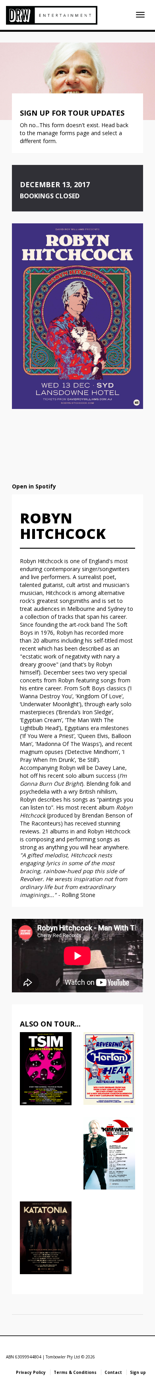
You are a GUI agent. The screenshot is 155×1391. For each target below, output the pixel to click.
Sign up (138, 1372)
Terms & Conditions (75, 1372)
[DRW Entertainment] (51, 15)
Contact (113, 1372)
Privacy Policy (31, 1372)
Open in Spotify (34, 486)
